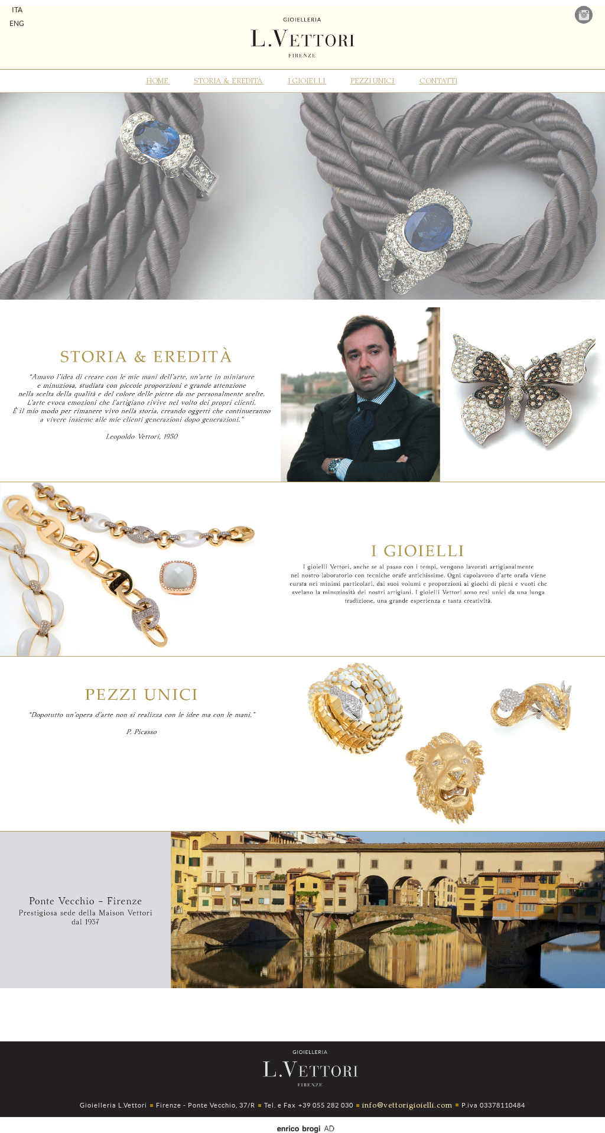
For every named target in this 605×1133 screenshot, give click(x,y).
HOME (158, 80)
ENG (16, 23)
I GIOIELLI (307, 80)
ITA (17, 10)
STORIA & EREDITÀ (229, 80)
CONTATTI (438, 80)
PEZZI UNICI (373, 80)
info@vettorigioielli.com (407, 1104)
